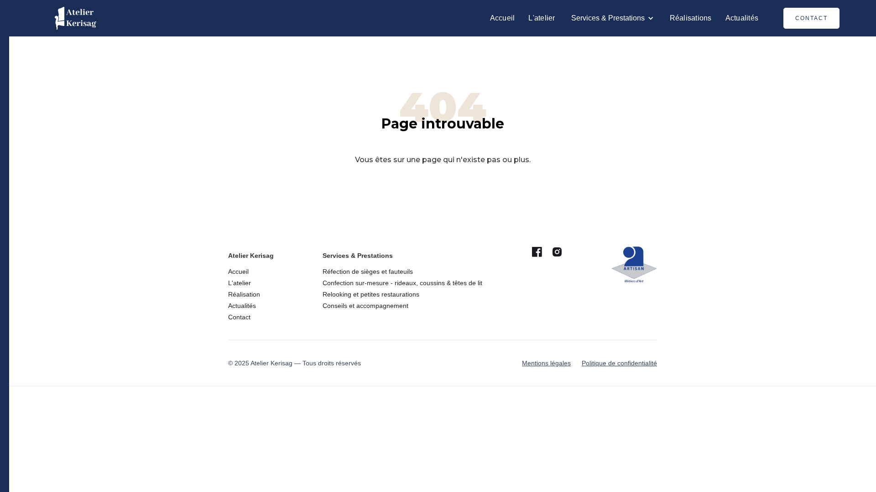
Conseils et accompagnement (365, 305)
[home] (75, 18)
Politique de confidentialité (619, 363)
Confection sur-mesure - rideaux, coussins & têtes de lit (402, 283)
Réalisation (244, 294)
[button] (612, 18)
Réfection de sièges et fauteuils (368, 271)
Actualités (742, 18)
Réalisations (691, 18)
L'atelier (541, 18)
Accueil (502, 18)
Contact (811, 18)
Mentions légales (546, 363)
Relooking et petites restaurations (371, 294)
